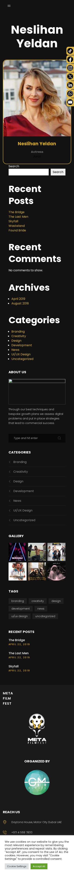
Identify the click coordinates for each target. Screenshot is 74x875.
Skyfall (13, 221)
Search (14, 166)
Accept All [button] (39, 866)
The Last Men (18, 216)
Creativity (18, 336)
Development (21, 345)
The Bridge (16, 212)
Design (16, 340)
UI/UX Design (21, 354)
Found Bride (17, 230)
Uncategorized (22, 359)
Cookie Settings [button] (16, 866)
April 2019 (18, 299)
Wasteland (17, 226)
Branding (18, 331)
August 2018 (20, 303)
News (15, 350)
